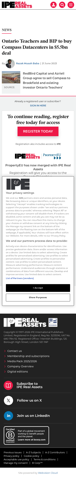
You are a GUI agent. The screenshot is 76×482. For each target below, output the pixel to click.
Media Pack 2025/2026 (22, 361)
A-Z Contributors (55, 452)
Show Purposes (38, 297)
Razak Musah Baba (27, 63)
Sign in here (38, 105)
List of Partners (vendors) (20, 278)
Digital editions (17, 371)
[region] (38, 241)
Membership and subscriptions (28, 356)
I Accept (38, 288)
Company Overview (20, 366)
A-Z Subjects (33, 452)
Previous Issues (13, 452)
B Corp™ (37, 463)
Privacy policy (11, 456)
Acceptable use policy (16, 459)
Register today (38, 131)
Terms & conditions (45, 459)
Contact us (14, 351)
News (6, 30)
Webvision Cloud (48, 473)
